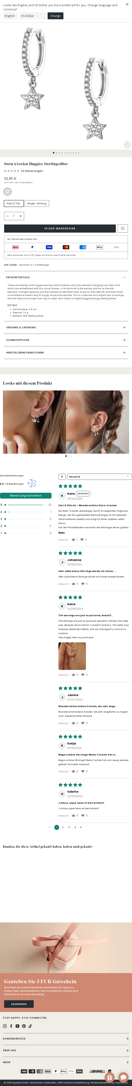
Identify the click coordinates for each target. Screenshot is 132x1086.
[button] (12, 171)
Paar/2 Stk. (14, 203)
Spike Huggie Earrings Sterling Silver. (96, 298)
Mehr (7, 1062)
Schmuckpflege (17, 340)
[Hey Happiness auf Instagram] (5, 1026)
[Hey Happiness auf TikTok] (30, 1026)
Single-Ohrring (36, 203)
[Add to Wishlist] (123, 228)
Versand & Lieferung (21, 327)
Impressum (121, 1082)
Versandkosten (26, 182)
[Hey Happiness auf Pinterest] (24, 1026)
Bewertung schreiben (26, 496)
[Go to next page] (82, 827)
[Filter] (62, 477)
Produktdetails (18, 277)
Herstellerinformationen (25, 352)
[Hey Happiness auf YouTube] (17, 1026)
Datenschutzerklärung (76, 1082)
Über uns (9, 1050)
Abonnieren (19, 1004)
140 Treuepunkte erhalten (22, 239)
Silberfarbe (7, 191)
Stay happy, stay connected (25, 1018)
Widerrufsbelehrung (102, 1082)
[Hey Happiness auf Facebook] (11, 1026)
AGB (60, 1082)
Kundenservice (14, 1038)
